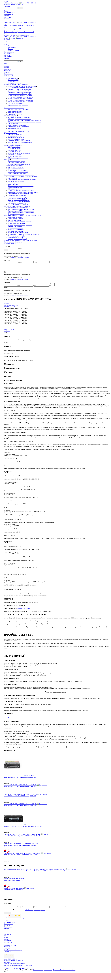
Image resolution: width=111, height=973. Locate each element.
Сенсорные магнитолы (11, 78)
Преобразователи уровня (15, 226)
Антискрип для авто (14, 144)
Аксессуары (7, 940)
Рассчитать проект (6, 717)
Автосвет (7, 159)
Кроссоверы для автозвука (15, 103)
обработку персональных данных (35, 910)
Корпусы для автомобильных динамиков (20, 225)
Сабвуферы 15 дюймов (14, 151)
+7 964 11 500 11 (31, 3)
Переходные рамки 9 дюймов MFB (18, 207)
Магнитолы (7, 67)
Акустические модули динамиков (18, 105)
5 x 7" (9, 106)
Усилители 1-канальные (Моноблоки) (19, 109)
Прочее (6, 939)
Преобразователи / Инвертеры (13, 242)
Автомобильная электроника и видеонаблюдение (19, 175)
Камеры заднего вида (14, 182)
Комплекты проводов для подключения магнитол (22, 130)
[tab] (57, 364)
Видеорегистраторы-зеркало (16, 181)
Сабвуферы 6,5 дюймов (15, 154)
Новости (10, 49)
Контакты (7, 15)
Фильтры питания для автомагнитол (18, 232)
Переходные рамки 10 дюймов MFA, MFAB (21, 209)
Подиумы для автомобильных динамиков (20, 221)
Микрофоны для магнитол (15, 237)
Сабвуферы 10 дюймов (14, 148)
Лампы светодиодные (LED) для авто (19, 164)
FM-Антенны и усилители (15, 187)
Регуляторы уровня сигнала (16, 229)
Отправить (4, 250)
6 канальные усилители (15, 114)
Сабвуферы (7, 69)
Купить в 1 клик (5, 331)
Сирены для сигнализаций (15, 167)
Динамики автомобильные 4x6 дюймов (19, 89)
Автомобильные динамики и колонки (15, 84)
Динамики (7, 72)
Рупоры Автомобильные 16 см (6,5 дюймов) (21, 97)
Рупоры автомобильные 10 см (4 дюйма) (20, 94)
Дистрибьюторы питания (15, 231)
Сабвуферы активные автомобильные (19, 153)
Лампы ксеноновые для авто (16, 162)
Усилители (7, 70)
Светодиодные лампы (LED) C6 (17, 198)
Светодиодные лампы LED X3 (17, 203)
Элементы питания (10, 243)
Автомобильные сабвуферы (12, 145)
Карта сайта (56, 970)
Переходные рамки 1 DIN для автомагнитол (21, 211)
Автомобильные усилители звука (14, 108)
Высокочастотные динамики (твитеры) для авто (22, 86)
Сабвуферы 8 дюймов (14, 147)
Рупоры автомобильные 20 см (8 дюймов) (20, 98)
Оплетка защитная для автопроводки (19, 117)
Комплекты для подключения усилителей (20, 131)
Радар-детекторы (13, 184)
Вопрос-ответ (12, 47)
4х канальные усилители (15, 112)
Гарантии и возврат (13, 50)
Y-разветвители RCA (14, 123)
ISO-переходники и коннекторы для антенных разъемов (24, 122)
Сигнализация (8, 74)
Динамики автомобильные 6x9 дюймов (19, 92)
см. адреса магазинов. (23, 608)
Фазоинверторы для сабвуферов (17, 235)
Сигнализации (8, 942)
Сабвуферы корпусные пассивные (18, 158)
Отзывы (10, 46)
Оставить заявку (5, 913)
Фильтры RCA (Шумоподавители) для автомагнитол (23, 234)
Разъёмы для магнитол (14, 128)
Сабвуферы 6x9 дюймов (15, 156)
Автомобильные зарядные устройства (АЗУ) (21, 193)
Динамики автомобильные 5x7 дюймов (19, 91)
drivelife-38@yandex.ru (13, 3)
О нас (6, 11)
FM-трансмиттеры (13, 189)
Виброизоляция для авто (15, 134)
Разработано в (68, 970)
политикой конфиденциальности (19, 257)
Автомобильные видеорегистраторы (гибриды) (22, 179)
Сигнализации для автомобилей (14, 165)
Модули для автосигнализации (17, 173)
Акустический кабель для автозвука (18, 126)
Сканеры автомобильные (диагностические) (21, 190)
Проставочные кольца (14, 220)
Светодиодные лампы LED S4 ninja (18, 200)
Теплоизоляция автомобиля (16, 139)
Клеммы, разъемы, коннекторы (17, 195)
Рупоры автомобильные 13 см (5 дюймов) (20, 95)
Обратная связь (26, 918)
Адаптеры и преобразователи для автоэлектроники (23, 192)
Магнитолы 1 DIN (13, 80)
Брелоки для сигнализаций (16, 168)
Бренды (6, 18)
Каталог (6, 66)
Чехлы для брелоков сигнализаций (18, 172)
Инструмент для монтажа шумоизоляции (20, 142)
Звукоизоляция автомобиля (16, 137)
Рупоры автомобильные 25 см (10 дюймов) (20, 100)
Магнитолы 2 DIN (13, 81)
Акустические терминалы (15, 228)
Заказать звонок (5, 6)
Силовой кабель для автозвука (17, 125)
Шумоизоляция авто (10, 133)
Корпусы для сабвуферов (15, 217)
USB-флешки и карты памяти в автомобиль (20, 186)
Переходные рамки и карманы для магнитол (17, 206)
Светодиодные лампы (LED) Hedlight (19, 201)
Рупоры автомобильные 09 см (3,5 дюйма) (20, 101)
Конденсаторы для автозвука (16, 223)
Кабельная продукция (10, 115)
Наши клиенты (8, 14)
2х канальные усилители (15, 111)
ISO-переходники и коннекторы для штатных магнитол (24, 120)
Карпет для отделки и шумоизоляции (19, 140)
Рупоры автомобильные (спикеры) (21, 87)
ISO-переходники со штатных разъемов (19, 119)
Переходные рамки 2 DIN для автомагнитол (21, 212)
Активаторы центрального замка (17, 170)
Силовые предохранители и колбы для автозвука (22, 176)
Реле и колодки (12, 178)
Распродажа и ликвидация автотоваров (16, 197)
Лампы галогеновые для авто (16, 161)
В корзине (12, 329)
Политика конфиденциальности (42, 970)
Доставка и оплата (9, 12)
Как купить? (8, 17)
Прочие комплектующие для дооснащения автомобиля (20, 240)
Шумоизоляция (8, 75)
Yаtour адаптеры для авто (15, 218)
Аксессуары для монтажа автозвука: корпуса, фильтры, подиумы (23, 215)
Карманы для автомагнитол (16, 214)
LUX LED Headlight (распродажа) (18, 204)
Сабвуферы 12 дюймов (14, 150)
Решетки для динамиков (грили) (17, 239)
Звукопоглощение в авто (15, 136)
